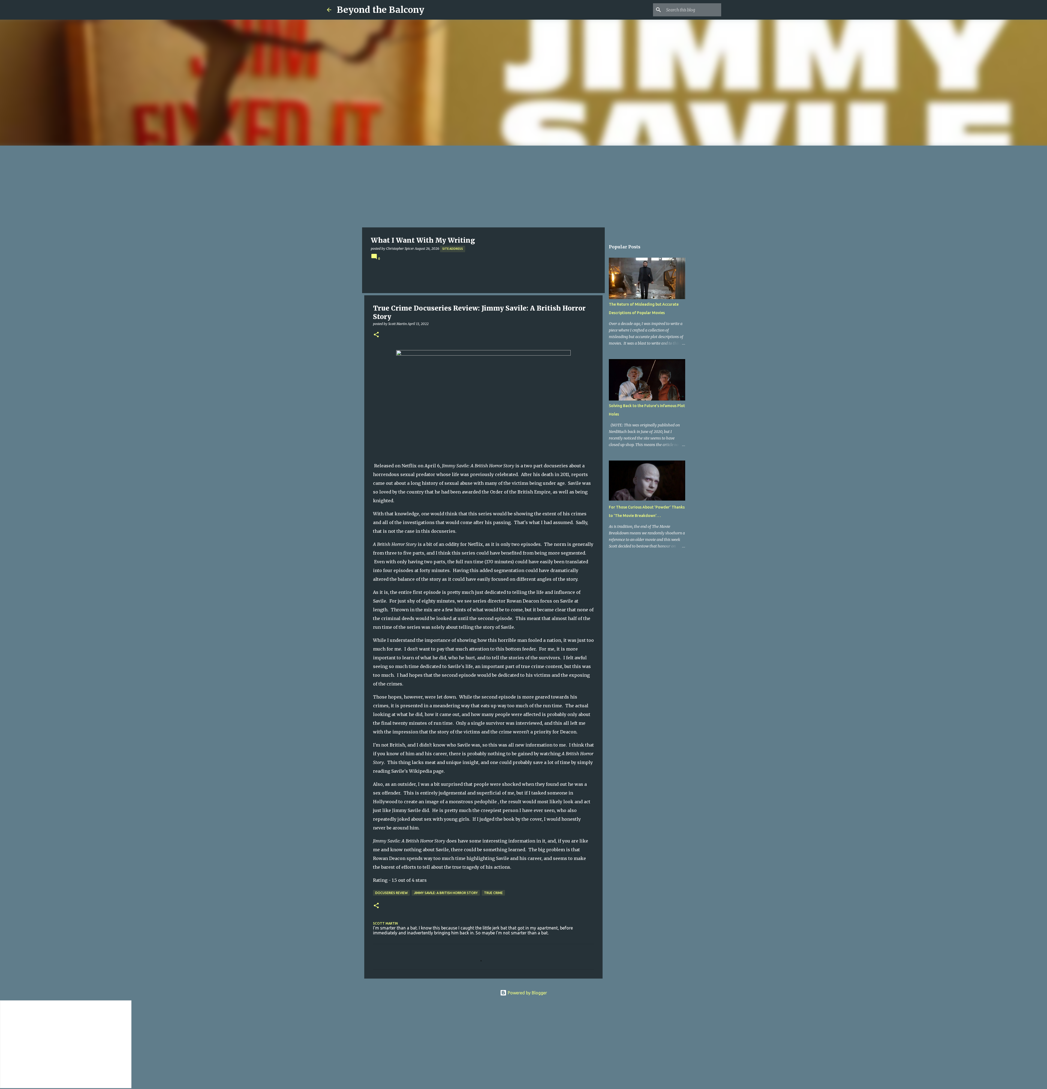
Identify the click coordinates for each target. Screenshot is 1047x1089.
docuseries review (391, 893)
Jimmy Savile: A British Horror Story (446, 893)
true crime (493, 893)
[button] (376, 335)
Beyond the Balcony (380, 9)
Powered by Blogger (527, 992)
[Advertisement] (523, 186)
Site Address (452, 248)
